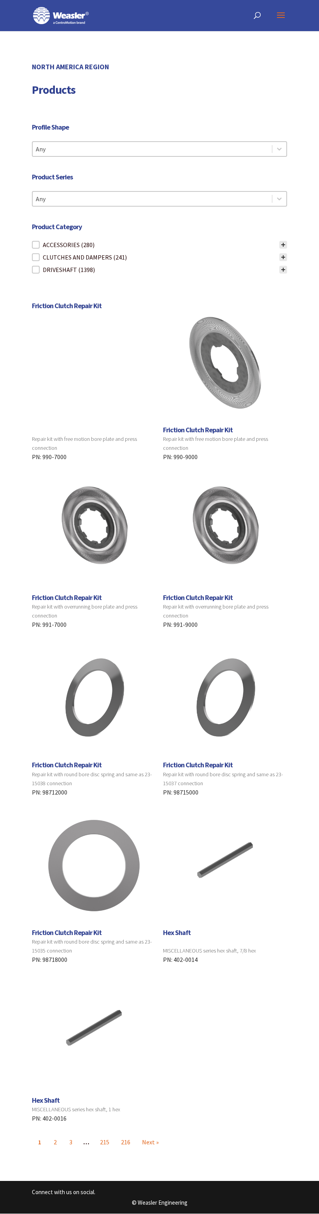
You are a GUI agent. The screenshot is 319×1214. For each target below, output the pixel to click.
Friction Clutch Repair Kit (67, 305)
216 (125, 1142)
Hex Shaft (177, 932)
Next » (150, 1142)
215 (104, 1142)
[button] (159, 245)
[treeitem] (159, 245)
